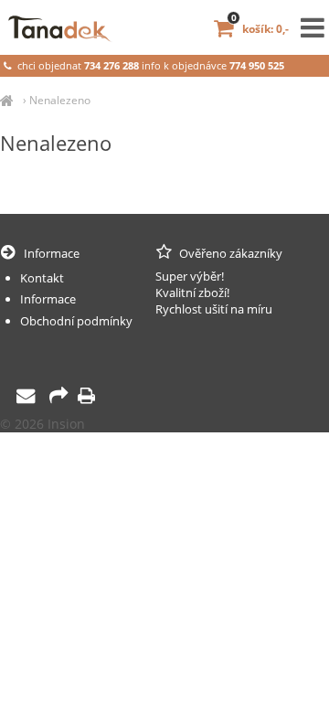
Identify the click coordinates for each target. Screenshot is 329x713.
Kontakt (42, 278)
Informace (48, 299)
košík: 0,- (260, 29)
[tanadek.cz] (7, 100)
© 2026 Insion (42, 423)
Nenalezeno (59, 100)
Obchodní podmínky (76, 321)
